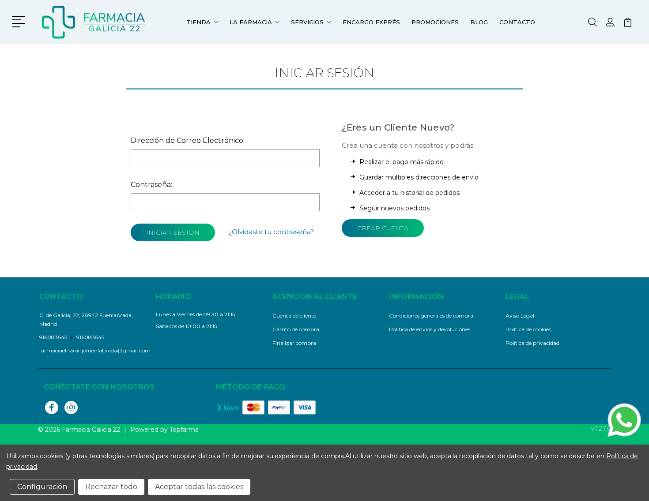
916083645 (90, 337)
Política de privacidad (532, 343)
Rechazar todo (111, 486)
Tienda (198, 22)
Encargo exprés (371, 22)
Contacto (517, 22)
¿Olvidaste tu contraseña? (271, 232)
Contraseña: (151, 184)
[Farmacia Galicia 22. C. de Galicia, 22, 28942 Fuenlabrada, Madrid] (94, 22)
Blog (479, 22)
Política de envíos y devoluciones (429, 329)
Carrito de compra (295, 329)
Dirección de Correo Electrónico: (188, 140)
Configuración (42, 486)
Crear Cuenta (382, 228)
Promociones (435, 22)
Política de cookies (528, 329)
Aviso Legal (520, 315)
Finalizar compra (294, 343)
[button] (20, 20)
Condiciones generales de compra (431, 315)
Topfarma (184, 430)
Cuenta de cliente (294, 315)
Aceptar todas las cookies (199, 486)
